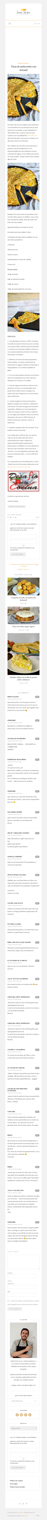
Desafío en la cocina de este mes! (19, 467)
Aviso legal (13, 1484)
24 (37, 517)
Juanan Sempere (15, 515)
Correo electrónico (11, 1282)
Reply (37, 697)
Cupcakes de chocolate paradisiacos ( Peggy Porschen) (24, 565)
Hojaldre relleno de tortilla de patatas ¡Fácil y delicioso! (23, 678)
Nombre (10, 1273)
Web (9, 1292)
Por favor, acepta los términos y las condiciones (22, 549)
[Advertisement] (23, 47)
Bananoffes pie (32, 135)
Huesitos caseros (23, 569)
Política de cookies (16, 1481)
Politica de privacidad (17, 1487)
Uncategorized (23, 63)
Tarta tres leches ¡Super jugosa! (23, 626)
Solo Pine (20, 1512)
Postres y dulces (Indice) (17, 506)
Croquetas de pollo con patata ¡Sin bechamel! (23, 599)
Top (37, 1515)
